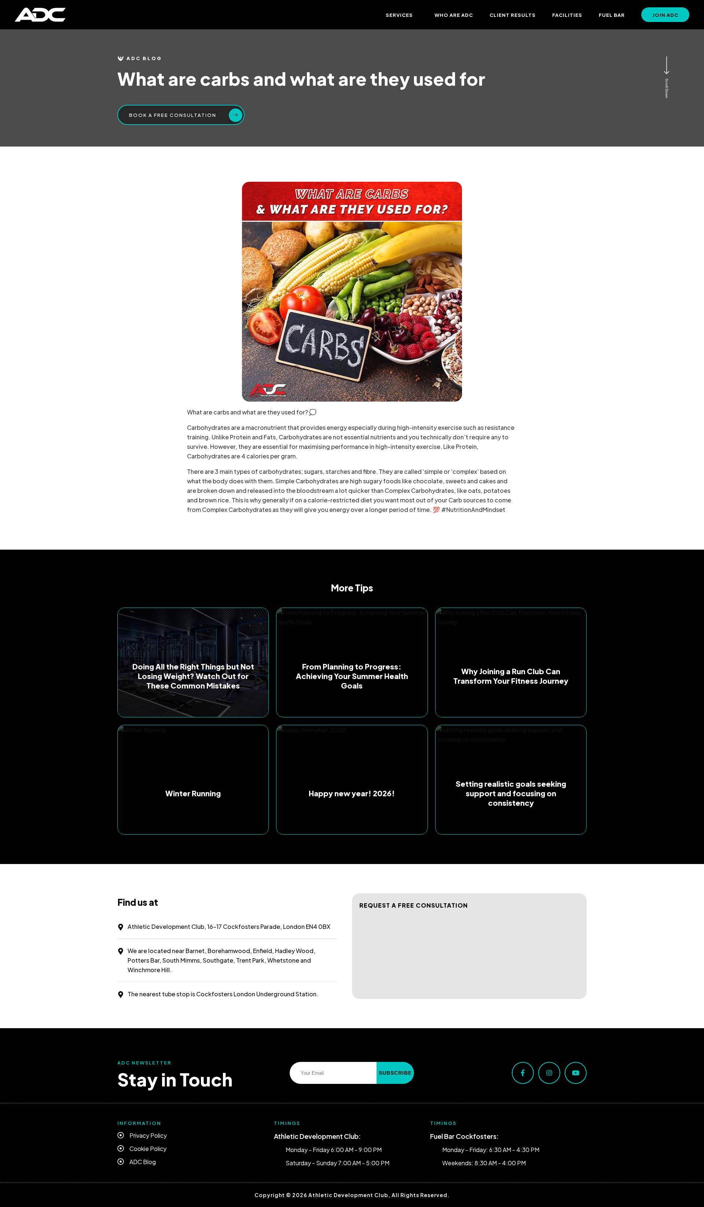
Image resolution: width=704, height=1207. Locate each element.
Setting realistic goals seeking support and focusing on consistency (511, 793)
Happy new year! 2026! (352, 793)
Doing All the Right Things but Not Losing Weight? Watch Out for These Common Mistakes (193, 676)
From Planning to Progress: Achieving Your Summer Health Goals (352, 676)
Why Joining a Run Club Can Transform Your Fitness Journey (510, 676)
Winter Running (193, 793)
